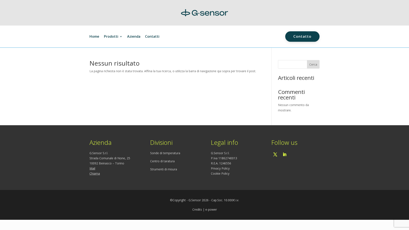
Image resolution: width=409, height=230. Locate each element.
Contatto (302, 36)
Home (94, 37)
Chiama (94, 173)
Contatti (152, 37)
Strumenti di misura (163, 169)
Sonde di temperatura (165, 153)
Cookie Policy (220, 173)
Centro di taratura (162, 161)
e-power (211, 209)
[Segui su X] (275, 154)
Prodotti (111, 37)
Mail (92, 168)
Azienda (133, 37)
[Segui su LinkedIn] (284, 154)
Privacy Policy (220, 168)
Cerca (313, 64)
